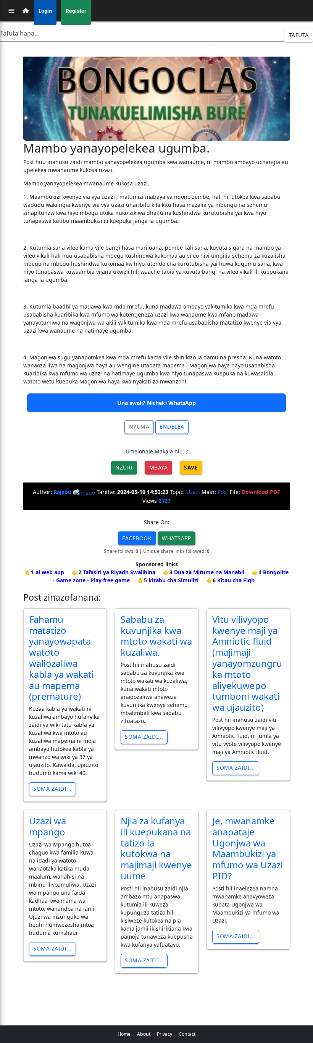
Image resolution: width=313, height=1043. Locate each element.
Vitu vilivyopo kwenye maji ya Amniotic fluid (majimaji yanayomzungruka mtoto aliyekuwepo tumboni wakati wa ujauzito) (247, 663)
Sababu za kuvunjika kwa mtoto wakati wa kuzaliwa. (156, 635)
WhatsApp (176, 538)
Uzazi (193, 492)
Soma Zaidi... (52, 788)
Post (223, 492)
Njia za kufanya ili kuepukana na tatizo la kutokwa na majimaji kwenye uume (156, 848)
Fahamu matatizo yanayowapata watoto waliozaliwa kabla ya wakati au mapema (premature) (61, 658)
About (143, 1034)
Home (124, 1034)
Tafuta (299, 35)
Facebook (137, 538)
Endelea (172, 426)
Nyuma (139, 426)
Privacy (164, 1034)
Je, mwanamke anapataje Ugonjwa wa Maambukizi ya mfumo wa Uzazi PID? (247, 848)
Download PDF (261, 492)
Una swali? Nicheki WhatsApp (156, 402)
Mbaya (158, 467)
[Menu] (11, 10)
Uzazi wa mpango (47, 826)
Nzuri (124, 467)
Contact (187, 1034)
